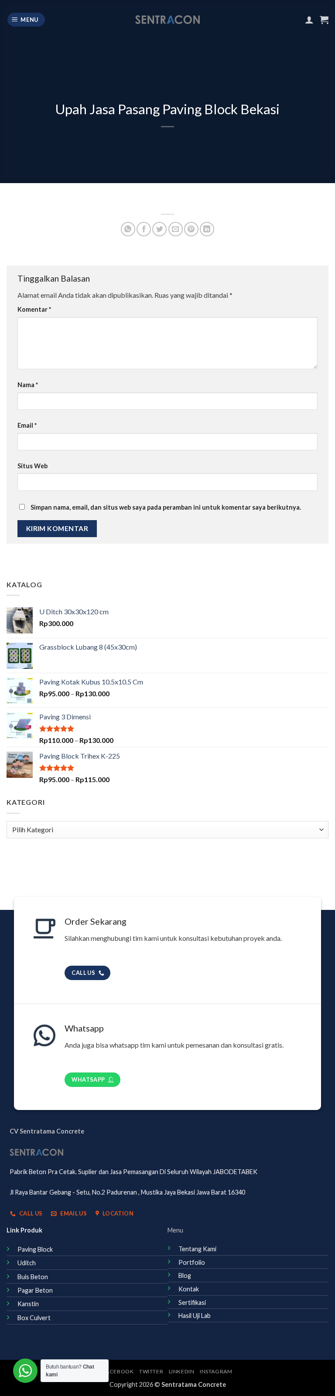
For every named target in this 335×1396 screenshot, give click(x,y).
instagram (216, 1371)
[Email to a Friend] (175, 229)
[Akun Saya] (309, 19)
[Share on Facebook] (144, 229)
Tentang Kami (197, 1249)
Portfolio (191, 1262)
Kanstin (28, 1303)
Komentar (34, 309)
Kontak (188, 1289)
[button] (26, 20)
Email (27, 425)
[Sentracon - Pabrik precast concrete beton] (167, 19)
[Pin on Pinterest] (191, 229)
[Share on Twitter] (159, 229)
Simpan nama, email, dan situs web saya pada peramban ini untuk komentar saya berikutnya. (166, 507)
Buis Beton (32, 1276)
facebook (118, 1371)
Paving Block (35, 1249)
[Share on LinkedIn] (207, 229)
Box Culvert (34, 1317)
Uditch (26, 1263)
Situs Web (32, 466)
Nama (27, 384)
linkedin (182, 1371)
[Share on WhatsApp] (128, 229)
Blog (184, 1275)
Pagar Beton (35, 1290)
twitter (151, 1371)
